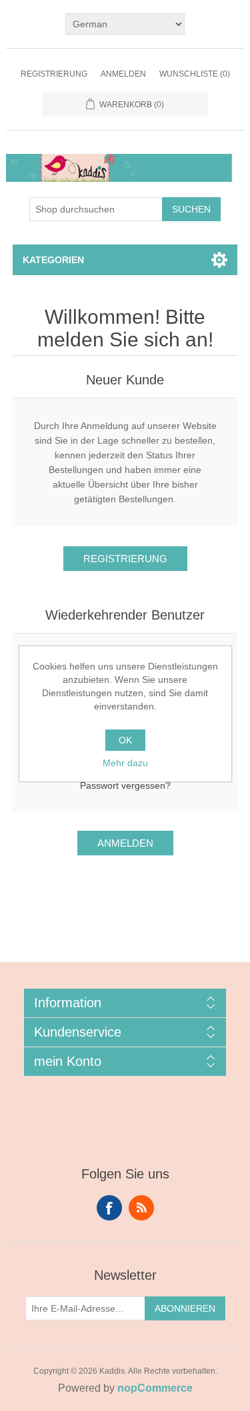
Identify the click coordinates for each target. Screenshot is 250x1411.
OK (125, 740)
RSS (141, 1207)
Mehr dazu (125, 762)
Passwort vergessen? (125, 785)
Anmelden (123, 74)
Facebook (109, 1207)
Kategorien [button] (53, 259)
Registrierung (54, 74)
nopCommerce (155, 1388)
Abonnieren (185, 1308)
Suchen (191, 209)
